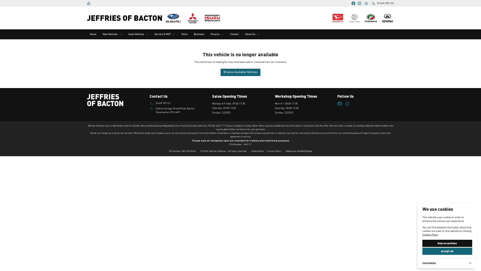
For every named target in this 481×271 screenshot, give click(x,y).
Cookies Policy (430, 235)
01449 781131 (163, 103)
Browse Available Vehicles (240, 72)
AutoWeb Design (304, 151)
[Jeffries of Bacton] (89, 3)
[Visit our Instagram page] (359, 3)
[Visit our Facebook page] (353, 3)
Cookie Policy (257, 151)
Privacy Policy (274, 151)
